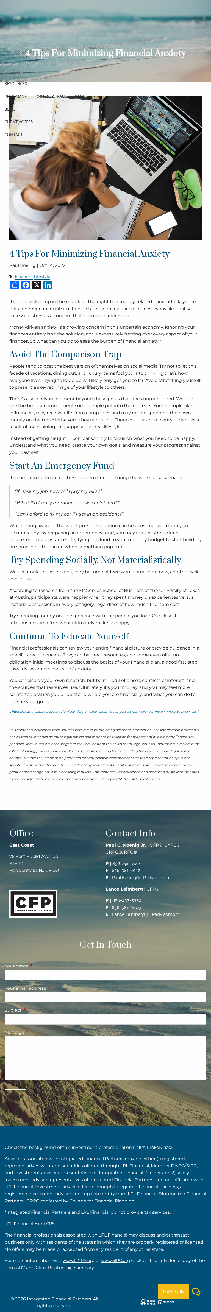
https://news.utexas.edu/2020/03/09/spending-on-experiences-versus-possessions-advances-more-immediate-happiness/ (105, 712)
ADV (20, 1267)
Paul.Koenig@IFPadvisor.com (141, 877)
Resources (15, 83)
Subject (36, 1010)
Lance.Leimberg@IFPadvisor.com (145, 914)
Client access (18, 121)
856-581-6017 (126, 870)
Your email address (48, 988)
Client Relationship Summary (65, 1267)
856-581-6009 (126, 907)
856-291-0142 (126, 863)
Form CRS (44, 1223)
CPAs (79, 96)
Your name (39, 966)
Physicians (15, 96)
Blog (10, 109)
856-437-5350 (126, 900)
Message (37, 1032)
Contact (13, 134)
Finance (23, 276)
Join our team (50, 96)
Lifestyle (42, 276)
